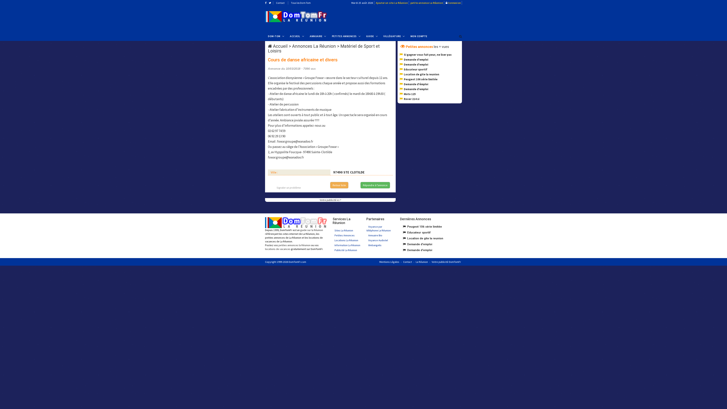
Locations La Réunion (346, 240)
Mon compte (418, 36)
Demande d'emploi (416, 59)
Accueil (295, 36)
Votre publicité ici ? (330, 200)
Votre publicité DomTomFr (446, 262)
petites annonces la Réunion (294, 245)
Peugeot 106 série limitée (421, 79)
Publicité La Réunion (346, 250)
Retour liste (339, 185)
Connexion (454, 3)
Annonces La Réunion (314, 46)
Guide (370, 36)
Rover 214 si (411, 99)
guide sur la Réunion (311, 230)
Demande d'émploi (416, 84)
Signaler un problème (289, 187)
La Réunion (422, 262)
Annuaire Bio (375, 235)
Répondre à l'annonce (375, 185)
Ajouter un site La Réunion (392, 3)
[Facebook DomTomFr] (265, 3)
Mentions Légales (389, 262)
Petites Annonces (344, 36)
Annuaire (316, 36)
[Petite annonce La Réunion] (296, 16)
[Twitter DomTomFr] (270, 3)
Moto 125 (410, 94)
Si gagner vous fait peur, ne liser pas (428, 54)
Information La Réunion (347, 245)
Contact (280, 3)
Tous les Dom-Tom (301, 3)
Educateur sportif (415, 69)
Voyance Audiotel (378, 240)
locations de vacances (277, 249)
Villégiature (392, 36)
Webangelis (374, 245)
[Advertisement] (401, 18)
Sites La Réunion (344, 230)
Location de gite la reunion (421, 74)
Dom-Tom (274, 36)
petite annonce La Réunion (426, 3)
